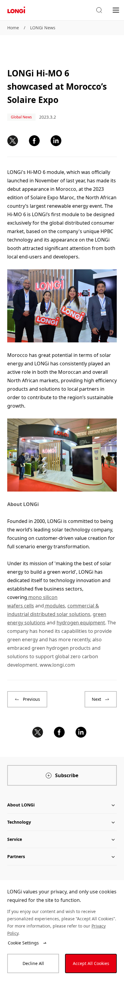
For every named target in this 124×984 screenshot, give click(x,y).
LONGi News (42, 27)
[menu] (115, 10)
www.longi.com (57, 665)
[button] (99, 10)
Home (13, 27)
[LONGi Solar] (16, 10)
